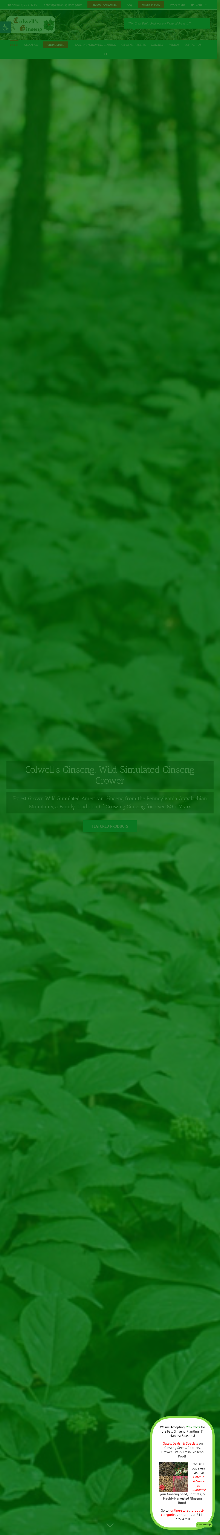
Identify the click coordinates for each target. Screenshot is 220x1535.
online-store (179, 1510)
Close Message (204, 1524)
